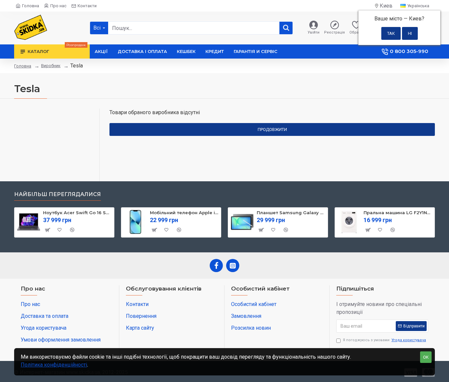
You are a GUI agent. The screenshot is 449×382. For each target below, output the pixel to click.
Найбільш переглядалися (57, 194)
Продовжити (272, 129)
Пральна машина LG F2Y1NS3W (398, 212)
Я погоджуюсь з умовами (384, 340)
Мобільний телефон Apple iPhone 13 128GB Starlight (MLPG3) (184, 212)
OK (426, 357)
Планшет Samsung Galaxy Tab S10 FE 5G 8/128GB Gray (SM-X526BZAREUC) (291, 212)
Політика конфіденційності (54, 365)
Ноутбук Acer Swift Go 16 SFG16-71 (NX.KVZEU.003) (77, 212)
